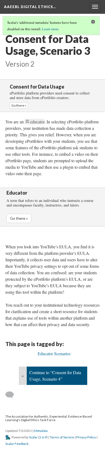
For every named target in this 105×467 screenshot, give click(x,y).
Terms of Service (62, 437)
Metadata (41, 431)
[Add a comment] (12, 394)
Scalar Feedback (17, 444)
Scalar (33, 437)
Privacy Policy (86, 437)
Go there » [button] (18, 105)
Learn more (50, 28)
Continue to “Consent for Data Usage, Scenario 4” (55, 376)
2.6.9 (43, 437)
